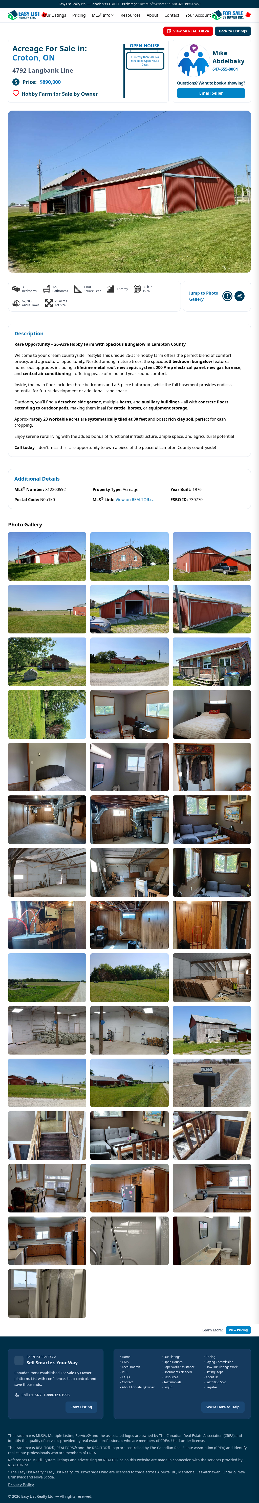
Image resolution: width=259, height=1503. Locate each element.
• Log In (167, 1387)
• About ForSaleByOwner (137, 1387)
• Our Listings (171, 1357)
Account (198, 15)
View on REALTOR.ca (191, 31)
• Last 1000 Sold (215, 1382)
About (152, 15)
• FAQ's (125, 1377)
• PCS (123, 1372)
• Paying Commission (218, 1362)
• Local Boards (130, 1367)
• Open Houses (172, 1362)
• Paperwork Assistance (178, 1367)
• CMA (124, 1362)
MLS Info (101, 15)
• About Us (211, 1377)
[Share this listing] (239, 296)
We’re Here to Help (223, 1407)
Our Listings (54, 15)
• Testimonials (171, 1382)
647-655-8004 (225, 69)
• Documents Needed (177, 1372)
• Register (210, 1387)
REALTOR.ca (18, 1465)
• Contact (126, 1382)
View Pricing (238, 1330)
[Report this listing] (227, 296)
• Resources (170, 1377)
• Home (125, 1357)
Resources (131, 15)
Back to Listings (233, 31)
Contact (171, 15)
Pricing (79, 15)
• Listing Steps (213, 1372)
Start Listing (81, 1407)
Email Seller (211, 93)
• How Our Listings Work (221, 1367)
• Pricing (209, 1357)
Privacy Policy (21, 1485)
